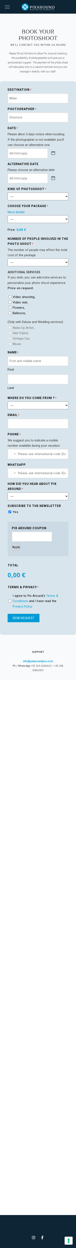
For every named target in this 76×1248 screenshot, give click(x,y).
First (11, 369)
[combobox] (12, 454)
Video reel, (20, 302)
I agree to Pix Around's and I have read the (35, 601)
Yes (15, 512)
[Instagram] (33, 1237)
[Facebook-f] (42, 1237)
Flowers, (19, 308)
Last (11, 388)
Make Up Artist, (23, 328)
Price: (12, 230)
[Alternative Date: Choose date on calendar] (53, 178)
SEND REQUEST (23, 618)
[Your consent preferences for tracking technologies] (69, 1241)
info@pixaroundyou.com (38, 661)
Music (17, 344)
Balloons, (19, 313)
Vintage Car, (21, 338)
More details (16, 212)
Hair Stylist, (21, 333)
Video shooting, (24, 297)
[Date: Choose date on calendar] (53, 153)
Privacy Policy (23, 606)
